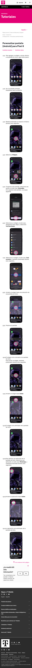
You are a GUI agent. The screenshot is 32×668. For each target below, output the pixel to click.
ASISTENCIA (4, 6)
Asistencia (4, 13)
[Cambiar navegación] (26, 6)
